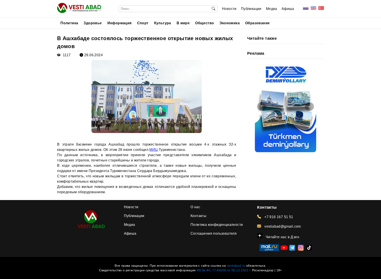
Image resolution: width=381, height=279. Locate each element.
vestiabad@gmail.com (282, 226)
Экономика (229, 23)
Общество (204, 23)
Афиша (288, 9)
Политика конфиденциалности (216, 225)
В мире (183, 23)
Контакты (198, 216)
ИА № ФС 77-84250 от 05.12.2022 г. (224, 270)
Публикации (251, 9)
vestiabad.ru (236, 265)
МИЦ (153, 150)
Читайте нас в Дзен (282, 237)
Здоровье (93, 23)
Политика (69, 23)
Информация (119, 23)
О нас (195, 207)
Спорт (143, 23)
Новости (229, 9)
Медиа (271, 9)
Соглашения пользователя (213, 233)
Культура (162, 23)
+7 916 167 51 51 (278, 217)
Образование (257, 23)
